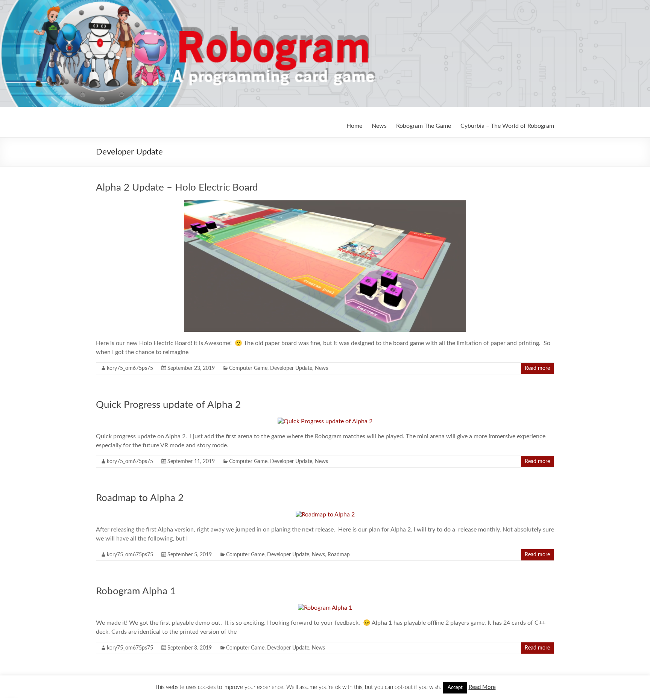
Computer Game (248, 368)
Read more (537, 368)
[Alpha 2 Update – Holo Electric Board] (325, 204)
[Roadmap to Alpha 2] (325, 515)
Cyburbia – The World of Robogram (507, 126)
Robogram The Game (423, 126)
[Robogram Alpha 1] (325, 608)
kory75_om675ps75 (130, 368)
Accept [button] (455, 687)
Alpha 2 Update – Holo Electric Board (177, 187)
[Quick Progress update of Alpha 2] (325, 421)
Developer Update (291, 368)
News (379, 126)
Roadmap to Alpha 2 (140, 498)
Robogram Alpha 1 (136, 591)
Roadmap (339, 554)
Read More (482, 687)
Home (354, 126)
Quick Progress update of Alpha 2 (168, 405)
